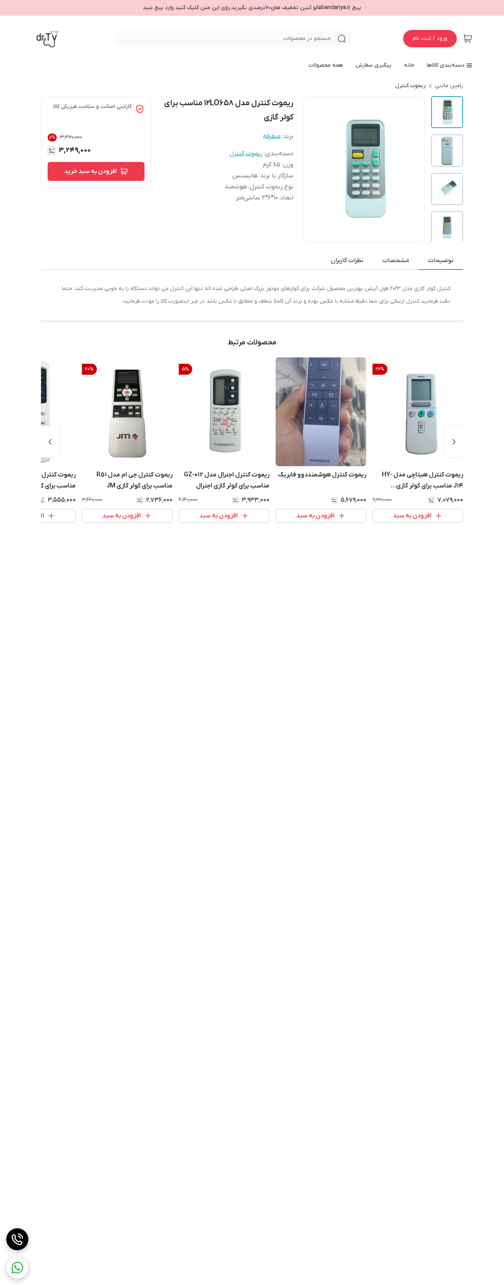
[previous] (454, 441)
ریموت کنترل (410, 85)
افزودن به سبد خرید (90, 171)
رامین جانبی (449, 85)
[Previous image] (314, 169)
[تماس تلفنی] (17, 1239)
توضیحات (441, 260)
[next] (50, 441)
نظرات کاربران (347, 260)
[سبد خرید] (467, 38)
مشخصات (395, 260)
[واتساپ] (17, 1268)
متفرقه (272, 136)
